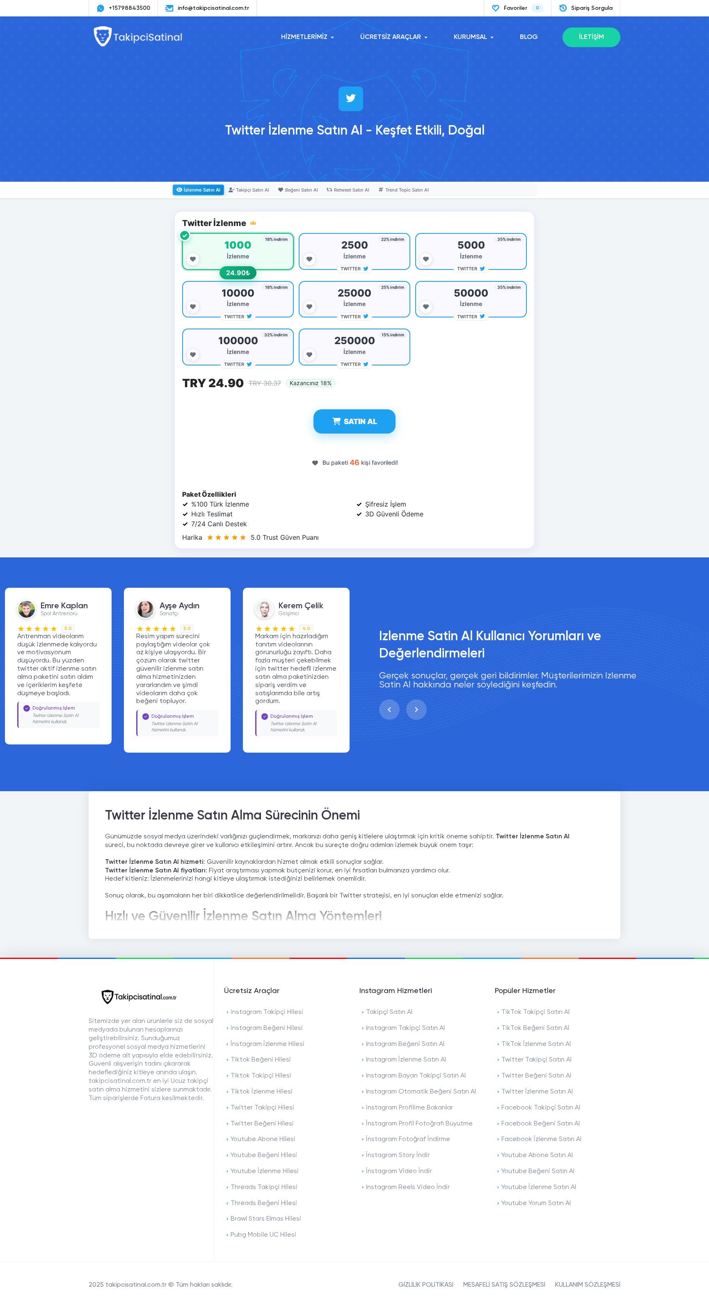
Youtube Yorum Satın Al (536, 1203)
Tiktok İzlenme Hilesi (262, 1092)
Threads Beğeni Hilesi (264, 1203)
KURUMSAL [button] (470, 37)
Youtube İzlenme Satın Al (538, 1187)
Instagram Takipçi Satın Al (405, 1028)
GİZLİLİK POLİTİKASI (425, 1285)
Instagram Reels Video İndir (408, 1187)
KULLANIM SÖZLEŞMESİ (587, 1285)
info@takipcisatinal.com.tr (213, 8)
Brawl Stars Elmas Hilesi (266, 1219)
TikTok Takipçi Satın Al (535, 1012)
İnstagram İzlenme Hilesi (267, 1044)
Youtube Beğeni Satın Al (537, 1171)
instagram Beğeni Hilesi (267, 1028)
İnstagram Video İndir (399, 1171)
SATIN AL (360, 421)
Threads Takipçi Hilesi (264, 1187)
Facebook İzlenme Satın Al (541, 1139)
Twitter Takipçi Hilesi (262, 1108)
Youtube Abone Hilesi (263, 1139)
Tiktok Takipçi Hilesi (261, 1076)
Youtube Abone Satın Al (537, 1155)
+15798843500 (129, 8)
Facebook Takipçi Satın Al (540, 1108)
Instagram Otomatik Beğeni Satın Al (421, 1092)
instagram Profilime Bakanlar (409, 1108)
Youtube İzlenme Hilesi (265, 1171)
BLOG (529, 37)
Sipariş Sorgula (592, 8)
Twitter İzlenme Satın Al (537, 1092)
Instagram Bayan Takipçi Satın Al (416, 1076)
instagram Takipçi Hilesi (267, 1012)
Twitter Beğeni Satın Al (536, 1076)
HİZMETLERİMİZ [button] (304, 37)
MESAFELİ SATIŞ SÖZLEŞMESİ (504, 1285)
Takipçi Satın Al (389, 1012)
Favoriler (521, 8)
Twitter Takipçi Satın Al (536, 1060)
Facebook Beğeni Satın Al (540, 1124)
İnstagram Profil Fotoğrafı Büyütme (419, 1124)
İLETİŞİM (591, 37)
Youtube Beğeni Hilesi (264, 1155)
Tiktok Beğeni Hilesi (261, 1060)
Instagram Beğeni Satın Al (405, 1044)
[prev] (389, 709)
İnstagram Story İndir (398, 1155)
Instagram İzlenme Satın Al (406, 1060)
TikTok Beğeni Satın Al (535, 1028)
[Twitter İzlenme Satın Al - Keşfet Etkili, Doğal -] (138, 44)
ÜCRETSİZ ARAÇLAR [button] (390, 37)
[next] (416, 709)
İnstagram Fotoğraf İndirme (408, 1139)
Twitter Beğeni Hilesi (262, 1124)
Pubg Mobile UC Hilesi (263, 1235)
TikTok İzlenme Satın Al (536, 1044)
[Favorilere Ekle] (192, 259)
